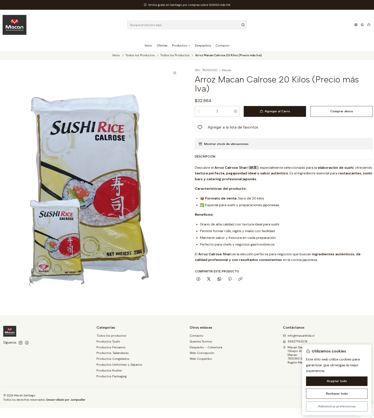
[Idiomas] (355, 25)
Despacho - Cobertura (206, 347)
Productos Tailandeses (113, 353)
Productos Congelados (113, 359)
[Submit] (243, 25)
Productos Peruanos (111, 347)
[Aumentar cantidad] (235, 111)
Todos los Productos (140, 55)
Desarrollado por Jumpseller (65, 400)
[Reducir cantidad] (198, 111)
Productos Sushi (108, 341)
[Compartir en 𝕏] (209, 279)
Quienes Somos (201, 341)
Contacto (196, 336)
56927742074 (298, 341)
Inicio (116, 55)
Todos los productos (111, 336)
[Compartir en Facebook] (198, 279)
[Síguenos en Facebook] (27, 343)
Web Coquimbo (201, 359)
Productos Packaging (112, 376)
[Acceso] (362, 25)
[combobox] (187, 25)
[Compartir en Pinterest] (230, 279)
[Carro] (368, 25)
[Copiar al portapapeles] (240, 279)
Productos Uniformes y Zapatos (119, 365)
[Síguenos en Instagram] (20, 343)
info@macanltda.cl (301, 336)
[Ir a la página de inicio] (14, 25)
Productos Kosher (109, 370)
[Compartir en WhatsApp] (219, 279)
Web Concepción (202, 353)
